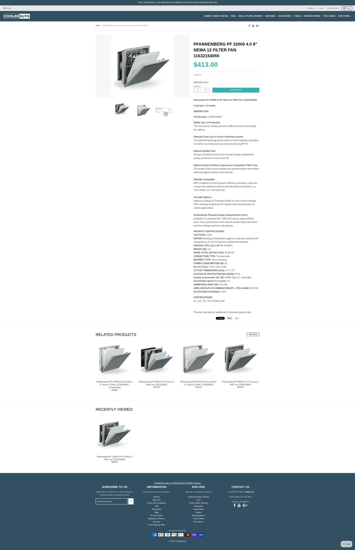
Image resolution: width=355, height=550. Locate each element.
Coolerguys (181, 541)
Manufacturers (312, 16)
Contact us (311, 8)
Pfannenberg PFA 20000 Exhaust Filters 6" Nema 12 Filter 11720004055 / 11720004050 (115, 385)
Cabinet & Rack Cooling (216, 16)
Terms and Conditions (156, 503)
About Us (157, 500)
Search (156, 497)
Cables (297, 16)
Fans (233, 16)
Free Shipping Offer (156, 525)
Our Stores (344, 16)
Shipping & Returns (156, 518)
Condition (197, 75)
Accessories (284, 16)
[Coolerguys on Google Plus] (257, 26)
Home (98, 25)
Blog (157, 512)
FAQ (157, 506)
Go (131, 501)
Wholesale (156, 509)
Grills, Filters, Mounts (250, 16)
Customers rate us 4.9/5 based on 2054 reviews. (177, 483)
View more (253, 334)
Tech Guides (329, 16)
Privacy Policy (156, 515)
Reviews (156, 522)
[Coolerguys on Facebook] (249, 26)
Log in (321, 8)
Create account (332, 8)
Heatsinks (270, 16)
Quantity (197, 86)
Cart (348, 8)
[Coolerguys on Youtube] (253, 26)
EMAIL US (249, 492)
